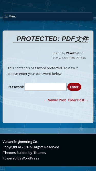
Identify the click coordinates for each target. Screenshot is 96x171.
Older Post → (78, 100)
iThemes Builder (15, 152)
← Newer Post (55, 100)
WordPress (30, 158)
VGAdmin (72, 53)
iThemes (39, 152)
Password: (16, 87)
